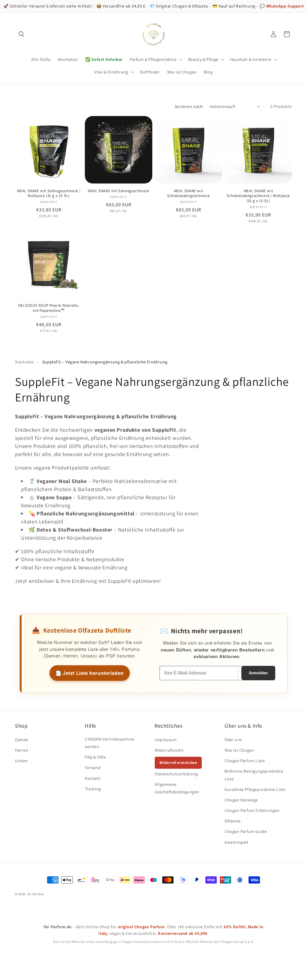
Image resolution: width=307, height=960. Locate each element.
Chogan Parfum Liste (245, 760)
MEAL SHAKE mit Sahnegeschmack (118, 191)
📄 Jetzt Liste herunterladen (89, 672)
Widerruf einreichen (178, 762)
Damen (22, 739)
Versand (92, 767)
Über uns (233, 739)
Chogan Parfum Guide (246, 831)
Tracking (93, 789)
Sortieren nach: (189, 106)
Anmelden (258, 673)
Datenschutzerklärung (176, 774)
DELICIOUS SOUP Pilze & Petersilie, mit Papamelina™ (48, 308)
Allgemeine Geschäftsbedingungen (177, 788)
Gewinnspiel (237, 842)
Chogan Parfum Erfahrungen (252, 810)
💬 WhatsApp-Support (282, 6)
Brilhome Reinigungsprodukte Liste (254, 774)
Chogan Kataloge (241, 800)
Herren (21, 750)
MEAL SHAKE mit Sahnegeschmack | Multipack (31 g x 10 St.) (49, 193)
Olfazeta (233, 821)
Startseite (24, 362)
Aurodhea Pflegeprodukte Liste (255, 789)
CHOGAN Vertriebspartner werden (110, 742)
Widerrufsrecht (169, 750)
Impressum (166, 739)
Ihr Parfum (35, 894)
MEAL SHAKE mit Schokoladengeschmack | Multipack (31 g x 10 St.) (258, 196)
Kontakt (92, 778)
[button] (21, 34)
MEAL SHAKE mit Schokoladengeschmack (188, 193)
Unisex (21, 760)
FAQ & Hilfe (95, 757)
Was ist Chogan (239, 750)
